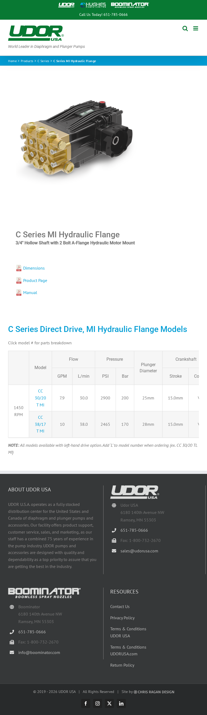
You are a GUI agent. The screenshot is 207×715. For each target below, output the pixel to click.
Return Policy (122, 665)
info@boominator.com (39, 652)
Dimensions (34, 268)
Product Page (35, 280)
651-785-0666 (116, 14)
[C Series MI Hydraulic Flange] (103, 148)
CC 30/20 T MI (40, 397)
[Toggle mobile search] (185, 28)
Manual (30, 292)
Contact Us (120, 606)
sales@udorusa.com (139, 550)
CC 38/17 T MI (40, 424)
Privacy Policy (122, 617)
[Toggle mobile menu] (196, 28)
